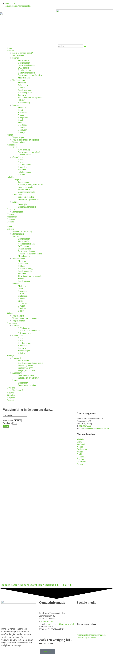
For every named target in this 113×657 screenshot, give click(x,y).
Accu (20, 159)
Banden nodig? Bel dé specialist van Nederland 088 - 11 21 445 (36, 584)
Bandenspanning (25, 90)
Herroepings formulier (86, 637)
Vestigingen (12, 217)
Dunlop (21, 132)
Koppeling (22, 167)
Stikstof (21, 100)
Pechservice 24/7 (25, 189)
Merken (15, 105)
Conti (20, 110)
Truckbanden (23, 182)
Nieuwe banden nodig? (22, 53)
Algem (80, 635)
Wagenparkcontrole (26, 192)
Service (15, 147)
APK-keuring (24, 150)
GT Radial (22, 125)
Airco (20, 162)
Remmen (22, 169)
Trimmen (22, 95)
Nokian (21, 115)
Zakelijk (10, 177)
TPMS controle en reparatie (30, 97)
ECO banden (23, 68)
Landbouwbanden (26, 197)
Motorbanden (24, 78)
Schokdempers (24, 172)
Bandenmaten (18, 55)
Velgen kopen (18, 137)
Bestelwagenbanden (26, 73)
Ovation (21, 127)
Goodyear (22, 130)
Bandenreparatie (25, 92)
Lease (15, 202)
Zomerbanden (24, 60)
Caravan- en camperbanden (30, 75)
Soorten (15, 58)
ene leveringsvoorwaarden (94, 635)
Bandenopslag (24, 102)
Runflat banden (24, 70)
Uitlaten (21, 174)
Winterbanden (24, 63)
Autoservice (12, 145)
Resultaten (7, 423)
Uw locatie (7, 415)
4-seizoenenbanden (26, 65)
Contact (10, 222)
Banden (10, 50)
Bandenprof (17, 212)
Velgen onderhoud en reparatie (25, 140)
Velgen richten (18, 142)
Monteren (22, 83)
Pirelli (20, 122)
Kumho (21, 120)
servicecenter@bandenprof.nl (96, 428)
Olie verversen (24, 154)
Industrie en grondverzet (28, 199)
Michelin (22, 107)
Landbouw (17, 194)
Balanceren (23, 85)
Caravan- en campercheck (29, 152)
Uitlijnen (21, 87)
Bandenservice (18, 80)
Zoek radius (8, 420)
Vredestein (22, 112)
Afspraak (11, 219)
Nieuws (10, 214)
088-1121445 (85, 426)
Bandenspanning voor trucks (30, 184)
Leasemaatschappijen (27, 207)
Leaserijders (23, 204)
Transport (16, 179)
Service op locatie (25, 187)
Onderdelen (17, 157)
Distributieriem (24, 164)
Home (9, 48)
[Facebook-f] (60, 4)
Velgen (10, 135)
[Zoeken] (85, 46)
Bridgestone (23, 117)
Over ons (11, 209)
